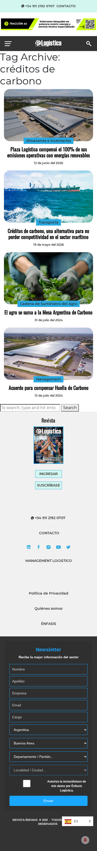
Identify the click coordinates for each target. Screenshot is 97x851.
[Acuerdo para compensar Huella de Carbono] (48, 353)
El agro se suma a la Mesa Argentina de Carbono (48, 312)
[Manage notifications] (85, 840)
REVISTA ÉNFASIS (25, 820)
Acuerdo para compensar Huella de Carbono (49, 387)
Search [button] (70, 407)
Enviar (48, 801)
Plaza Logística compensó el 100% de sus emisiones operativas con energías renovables (48, 152)
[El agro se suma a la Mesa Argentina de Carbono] (48, 278)
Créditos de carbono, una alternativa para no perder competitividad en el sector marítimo (48, 234)
